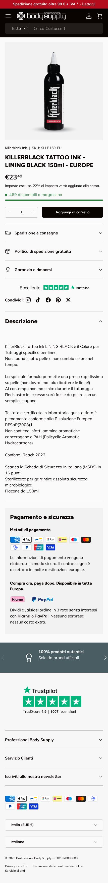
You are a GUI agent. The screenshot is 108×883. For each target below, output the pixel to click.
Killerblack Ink (16, 148)
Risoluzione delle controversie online (57, 866)
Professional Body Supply (33, 858)
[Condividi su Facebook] (48, 300)
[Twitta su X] (68, 300)
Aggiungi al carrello (72, 212)
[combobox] (54, 28)
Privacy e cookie (16, 866)
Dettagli (88, 4)
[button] (99, 16)
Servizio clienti (15, 870)
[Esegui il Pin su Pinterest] (58, 300)
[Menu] (8, 16)
